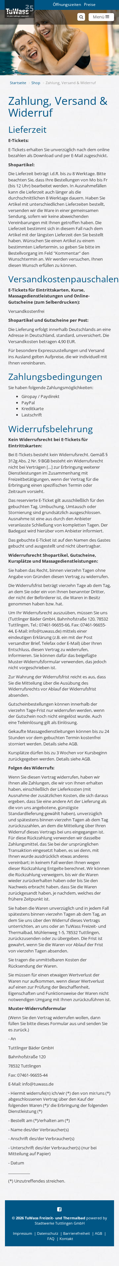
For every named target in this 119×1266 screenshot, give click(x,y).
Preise (90, 4)
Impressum (22, 1233)
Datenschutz (47, 1233)
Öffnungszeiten (67, 4)
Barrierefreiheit (76, 1233)
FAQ (51, 1238)
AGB (98, 1233)
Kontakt (66, 1238)
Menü (99, 17)
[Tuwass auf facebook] (59, 1209)
